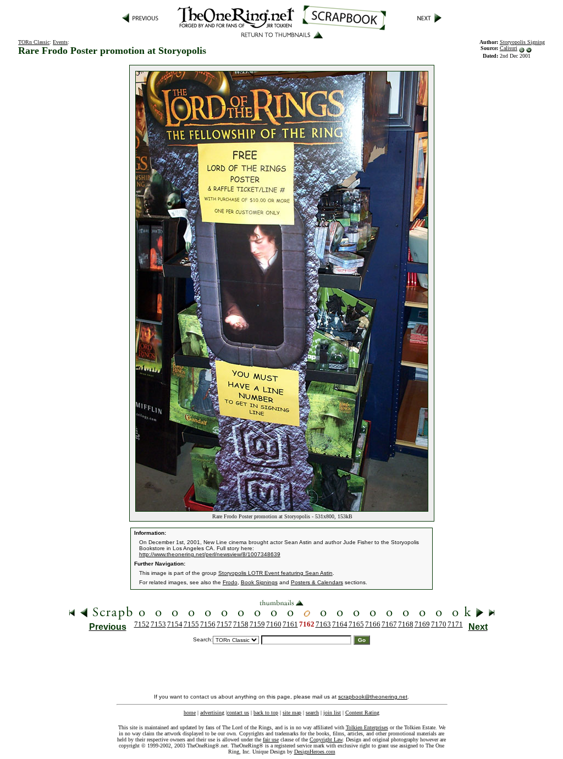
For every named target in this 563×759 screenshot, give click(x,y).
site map (292, 713)
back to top (265, 713)
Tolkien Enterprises (367, 727)
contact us (238, 713)
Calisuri (508, 48)
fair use (271, 739)
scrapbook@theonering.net (372, 697)
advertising (212, 713)
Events (60, 42)
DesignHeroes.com (314, 752)
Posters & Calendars (317, 582)
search (312, 713)
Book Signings (259, 582)
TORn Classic (33, 42)
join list (332, 713)
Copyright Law (326, 739)
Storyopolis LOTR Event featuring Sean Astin (275, 573)
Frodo (230, 582)
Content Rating (362, 713)
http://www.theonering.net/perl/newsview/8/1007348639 (209, 554)
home (190, 713)
